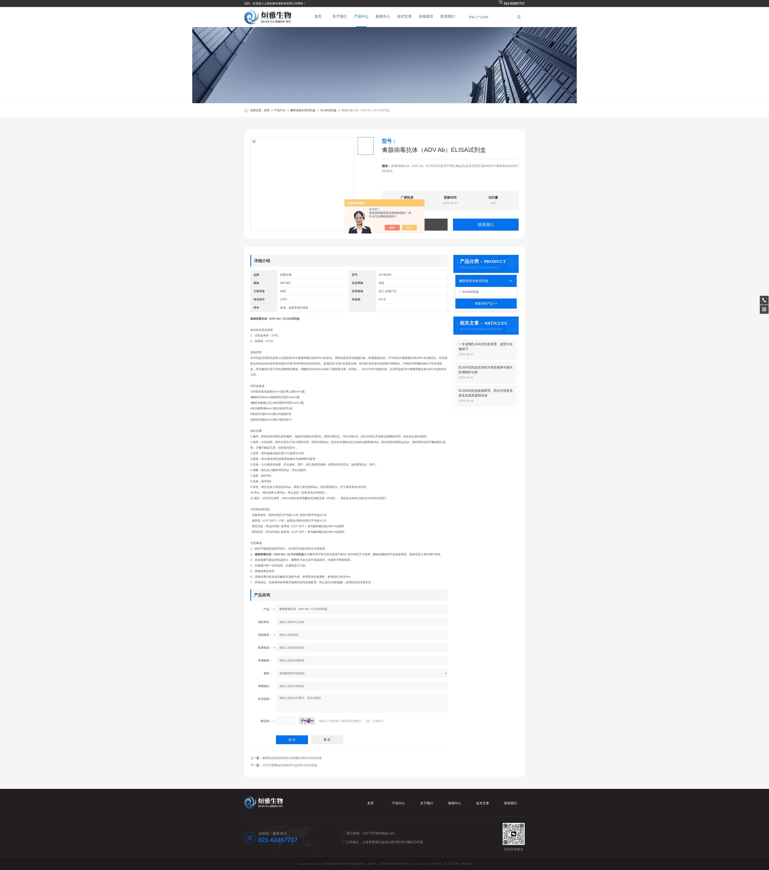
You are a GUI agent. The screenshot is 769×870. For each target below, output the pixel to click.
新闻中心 (383, 16)
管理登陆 (466, 863)
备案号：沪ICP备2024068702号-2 (388, 863)
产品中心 (361, 16)
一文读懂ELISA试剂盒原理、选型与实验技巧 (486, 346)
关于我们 (339, 16)
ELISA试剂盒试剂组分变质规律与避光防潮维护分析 (486, 370)
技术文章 (404, 16)
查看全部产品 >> (486, 303)
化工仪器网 (451, 863)
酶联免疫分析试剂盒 (303, 110)
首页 (318, 16)
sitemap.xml (420, 863)
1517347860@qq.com (379, 833)
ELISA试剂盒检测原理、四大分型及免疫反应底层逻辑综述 (486, 393)
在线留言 (426, 16)
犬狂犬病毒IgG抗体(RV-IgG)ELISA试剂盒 (289, 765)
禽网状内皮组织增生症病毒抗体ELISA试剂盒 (292, 758)
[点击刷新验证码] (307, 721)
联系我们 (448, 16)
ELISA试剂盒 (328, 110)
